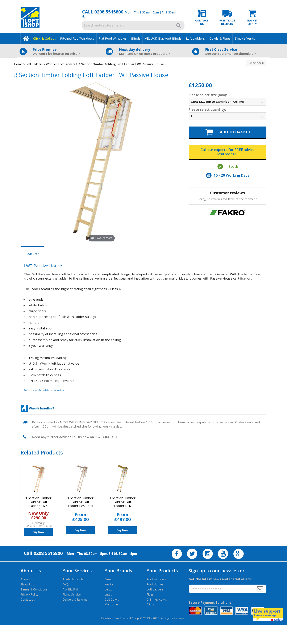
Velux (108, 589)
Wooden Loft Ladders (60, 64)
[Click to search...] (178, 25)
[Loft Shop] (30, 26)
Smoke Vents (245, 38)
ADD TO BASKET (233, 132)
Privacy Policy (29, 594)
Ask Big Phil (70, 589)
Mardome (111, 604)
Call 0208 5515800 (102, 12)
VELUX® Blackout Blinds (163, 38)
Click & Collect (44, 38)
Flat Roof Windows (113, 38)
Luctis (108, 594)
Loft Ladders (195, 38)
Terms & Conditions (34, 589)
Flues (150, 594)
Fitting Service (72, 594)
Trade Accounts (73, 579)
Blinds (136, 38)
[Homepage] (26, 38)
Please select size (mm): (208, 95)
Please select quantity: (207, 110)
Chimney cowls (157, 599)
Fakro (108, 579)
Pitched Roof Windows (77, 38)
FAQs (66, 584)
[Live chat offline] (268, 614)
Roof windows (156, 579)
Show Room (29, 584)
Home (18, 64)
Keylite (109, 584)
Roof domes (155, 584)
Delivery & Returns (75, 599)
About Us (27, 579)
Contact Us (28, 599)
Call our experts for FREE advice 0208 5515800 (227, 151)
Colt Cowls (112, 599)
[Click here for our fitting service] (37, 408)
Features (32, 254)
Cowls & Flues (219, 38)
